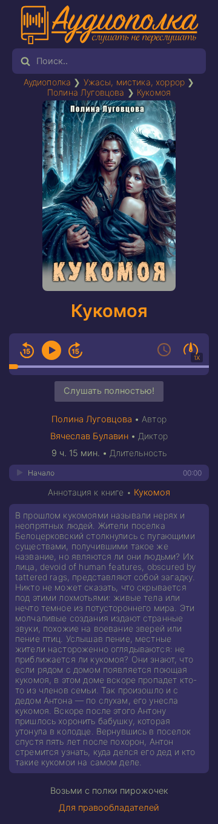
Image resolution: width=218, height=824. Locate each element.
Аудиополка (47, 82)
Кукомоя (154, 92)
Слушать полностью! (109, 390)
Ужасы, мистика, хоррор (134, 82)
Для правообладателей (109, 807)
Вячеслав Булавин (89, 436)
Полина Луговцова (85, 92)
